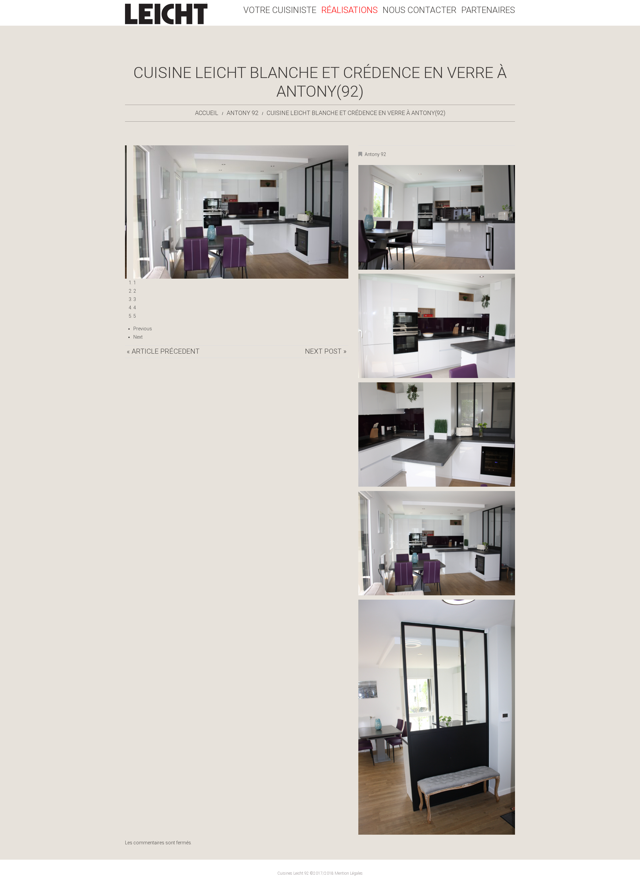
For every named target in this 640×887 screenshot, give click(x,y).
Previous (142, 328)
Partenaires (488, 10)
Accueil (206, 112)
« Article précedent (163, 351)
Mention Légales (349, 873)
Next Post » (326, 351)
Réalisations (349, 10)
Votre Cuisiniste (279, 10)
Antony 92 (242, 112)
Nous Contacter (419, 10)
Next (138, 337)
